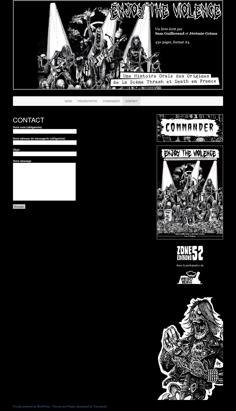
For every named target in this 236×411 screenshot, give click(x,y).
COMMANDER (111, 101)
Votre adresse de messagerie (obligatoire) (39, 138)
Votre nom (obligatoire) (27, 127)
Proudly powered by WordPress (31, 406)
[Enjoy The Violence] (118, 44)
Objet (16, 149)
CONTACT (131, 101)
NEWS (68, 101)
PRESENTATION (87, 101)
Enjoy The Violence (37, 101)
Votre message (22, 161)
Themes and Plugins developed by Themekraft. (79, 406)
